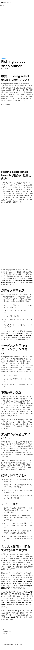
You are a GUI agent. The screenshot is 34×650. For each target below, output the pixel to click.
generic (3, 58)
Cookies (5, 629)
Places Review (6, 2)
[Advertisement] (17, 30)
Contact (5, 633)
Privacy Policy (7, 631)
